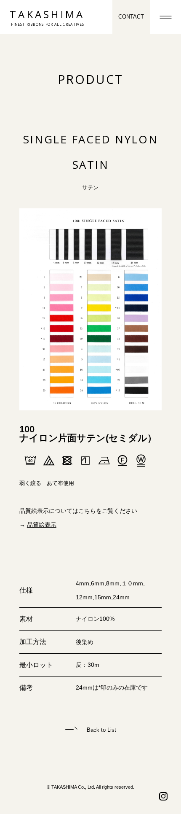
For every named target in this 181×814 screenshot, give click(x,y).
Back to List (100, 730)
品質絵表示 (41, 524)
